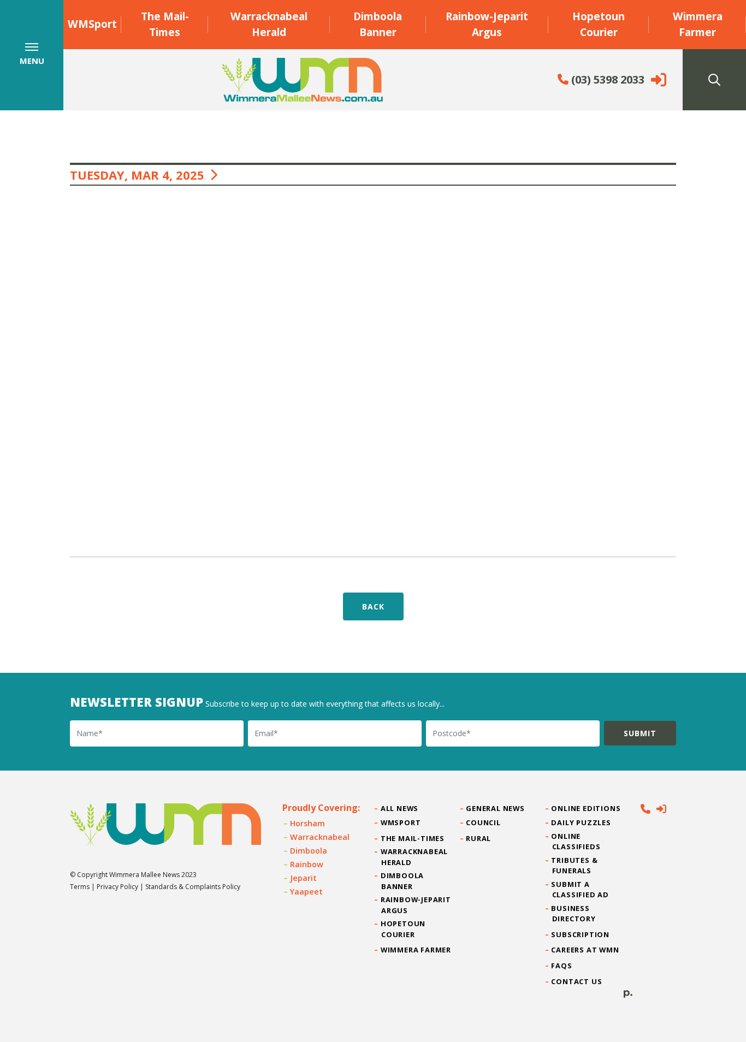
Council (483, 822)
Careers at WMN (585, 950)
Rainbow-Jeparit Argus (487, 24)
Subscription (580, 934)
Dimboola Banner (377, 24)
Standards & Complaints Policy (192, 886)
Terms (80, 886)
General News (495, 808)
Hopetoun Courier (598, 24)
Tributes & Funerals (575, 865)
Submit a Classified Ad (580, 889)
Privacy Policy (117, 886)
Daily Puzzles (581, 822)
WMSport (92, 23)
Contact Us (577, 981)
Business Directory (574, 913)
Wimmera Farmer (698, 24)
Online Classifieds (576, 841)
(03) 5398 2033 (606, 79)
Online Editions (586, 808)
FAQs (562, 965)
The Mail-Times (165, 24)
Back (373, 606)
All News (399, 808)
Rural (478, 838)
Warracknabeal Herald (268, 24)
